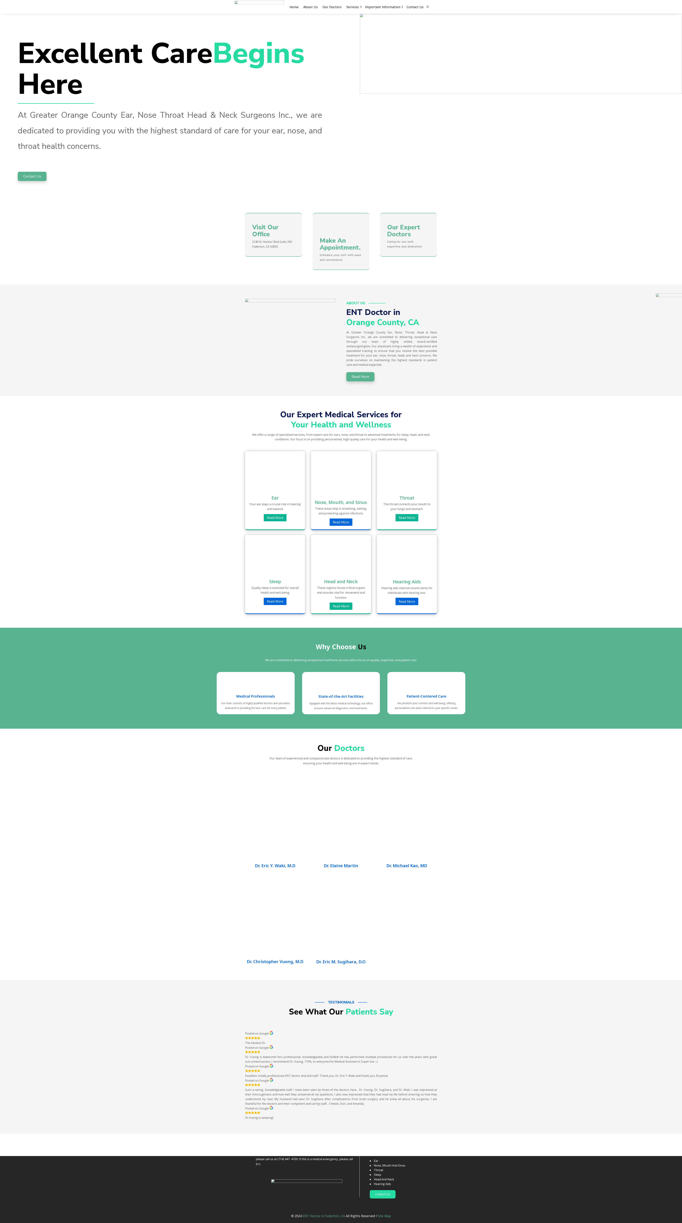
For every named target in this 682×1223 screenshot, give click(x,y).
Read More (275, 517)
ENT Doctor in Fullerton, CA (324, 1216)
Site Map (384, 1216)
